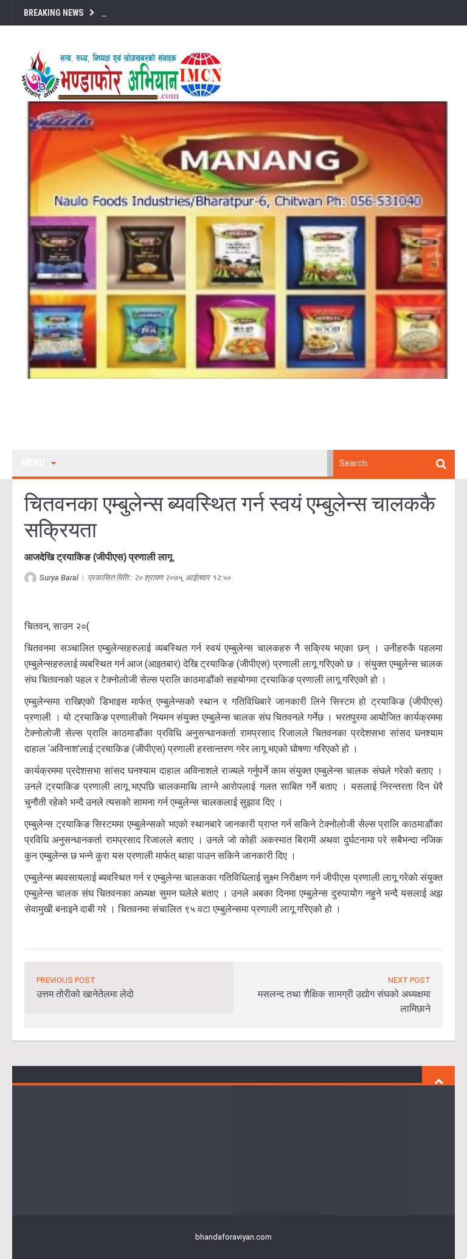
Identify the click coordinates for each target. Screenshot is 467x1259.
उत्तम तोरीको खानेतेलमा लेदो (85, 994)
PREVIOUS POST (65, 980)
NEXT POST (409, 980)
